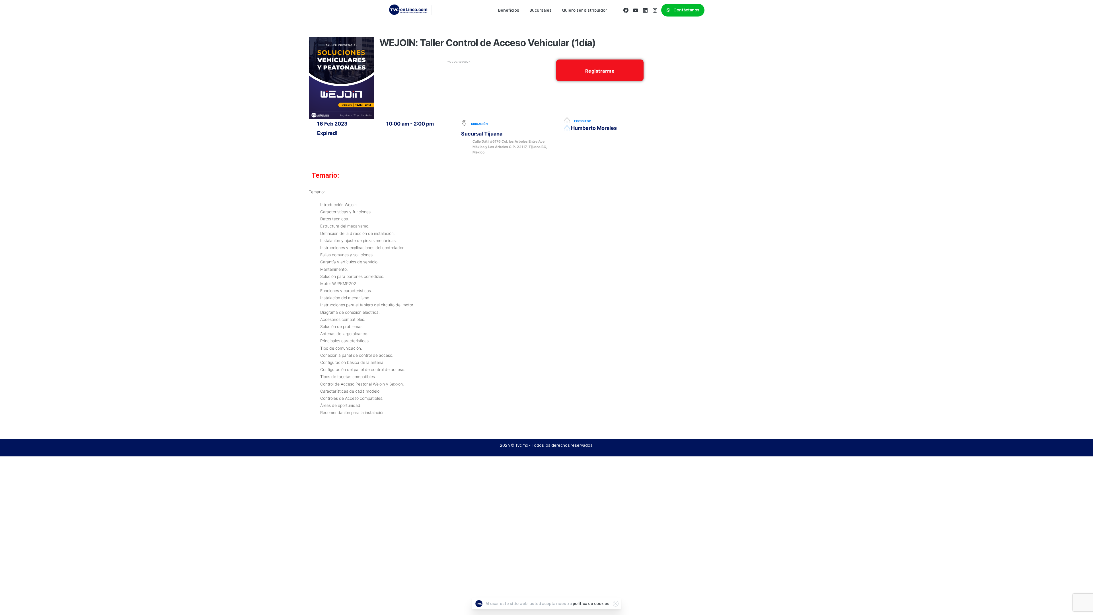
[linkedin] (645, 10)
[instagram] (655, 10)
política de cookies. (592, 603)
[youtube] (635, 10)
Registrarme (600, 71)
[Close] (616, 603)
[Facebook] (626, 10)
